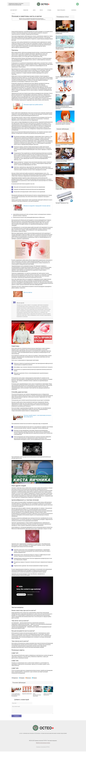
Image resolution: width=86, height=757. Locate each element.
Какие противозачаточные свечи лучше (37, 694)
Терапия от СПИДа (60, 175)
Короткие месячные (60, 92)
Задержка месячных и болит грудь (64, 62)
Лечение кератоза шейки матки (33, 104)
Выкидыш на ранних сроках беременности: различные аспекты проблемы (64, 107)
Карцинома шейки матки (27, 693)
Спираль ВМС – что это (61, 189)
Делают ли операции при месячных (48, 694)
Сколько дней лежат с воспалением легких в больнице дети (37, 416)
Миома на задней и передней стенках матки (37, 206)
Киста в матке (28, 292)
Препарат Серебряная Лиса (62, 203)
